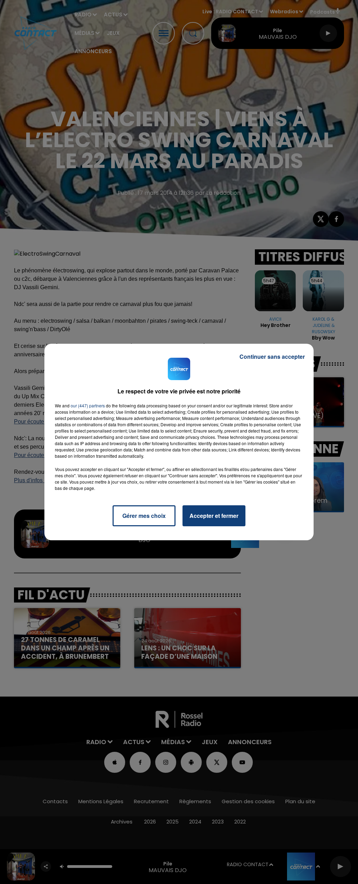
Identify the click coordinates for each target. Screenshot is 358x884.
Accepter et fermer (213, 516)
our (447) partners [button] (88, 405)
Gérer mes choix (144, 516)
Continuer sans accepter (272, 356)
